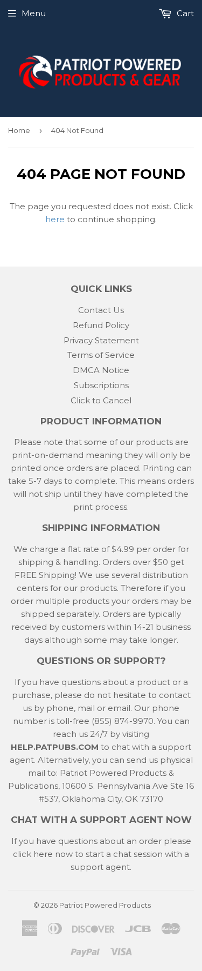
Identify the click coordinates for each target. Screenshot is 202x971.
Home (19, 130)
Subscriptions (101, 385)
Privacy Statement (101, 340)
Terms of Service (101, 355)
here (55, 219)
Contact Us (101, 310)
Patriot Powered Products (105, 905)
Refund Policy (101, 325)
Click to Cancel (101, 400)
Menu (34, 13)
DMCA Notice (101, 370)
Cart (184, 13)
